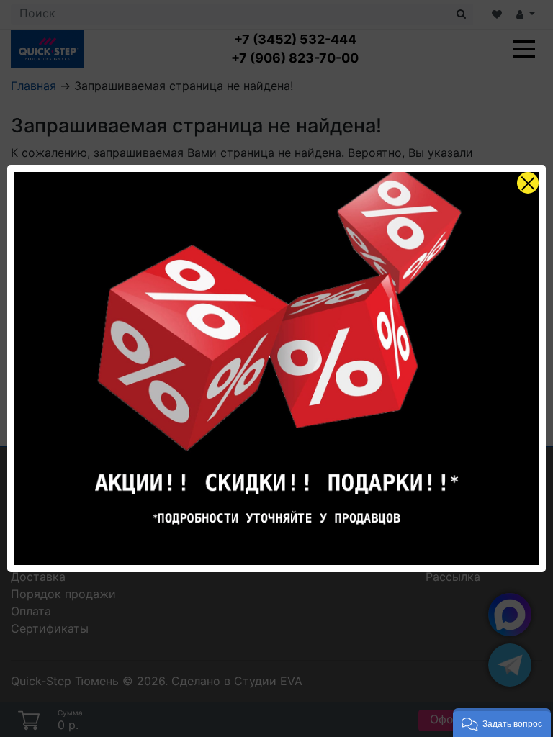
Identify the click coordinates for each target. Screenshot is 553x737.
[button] (502, 722)
